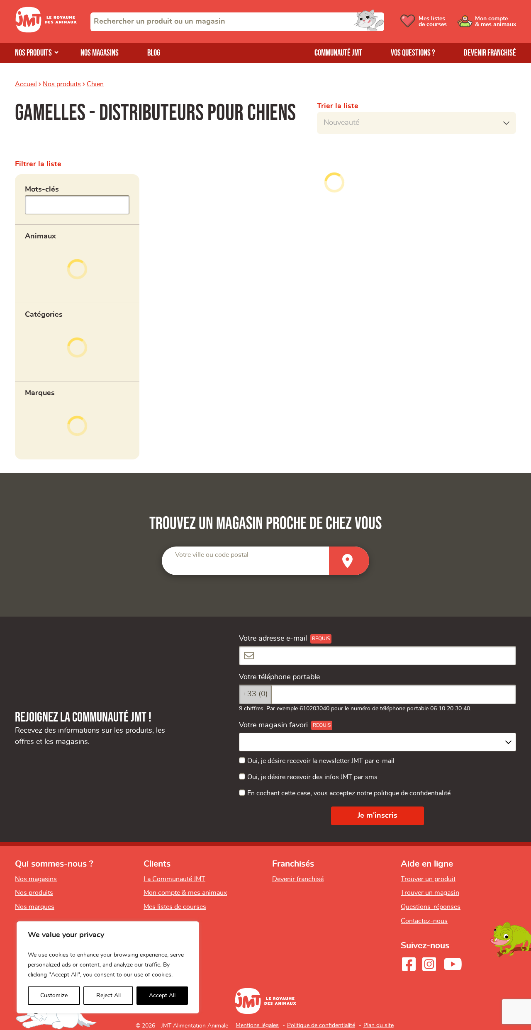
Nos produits (33, 53)
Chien (95, 84)
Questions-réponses (430, 907)
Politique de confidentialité (321, 1025)
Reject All (108, 995)
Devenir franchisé (490, 53)
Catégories (44, 314)
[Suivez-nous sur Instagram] (429, 964)
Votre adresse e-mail (273, 638)
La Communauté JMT (174, 879)
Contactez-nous (424, 921)
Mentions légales (257, 1025)
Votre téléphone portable (279, 677)
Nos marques (34, 907)
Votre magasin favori (273, 725)
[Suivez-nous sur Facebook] (409, 964)
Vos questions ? (413, 53)
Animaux (40, 236)
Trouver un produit (428, 879)
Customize (54, 995)
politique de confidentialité (412, 793)
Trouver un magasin (430, 892)
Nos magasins (99, 53)
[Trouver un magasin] (349, 561)
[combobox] (237, 21)
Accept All (162, 995)
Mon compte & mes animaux (185, 892)
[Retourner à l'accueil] (46, 30)
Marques (40, 393)
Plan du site (378, 1025)
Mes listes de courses (175, 907)
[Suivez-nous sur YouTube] (453, 964)
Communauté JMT (338, 53)
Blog (153, 53)
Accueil (26, 84)
